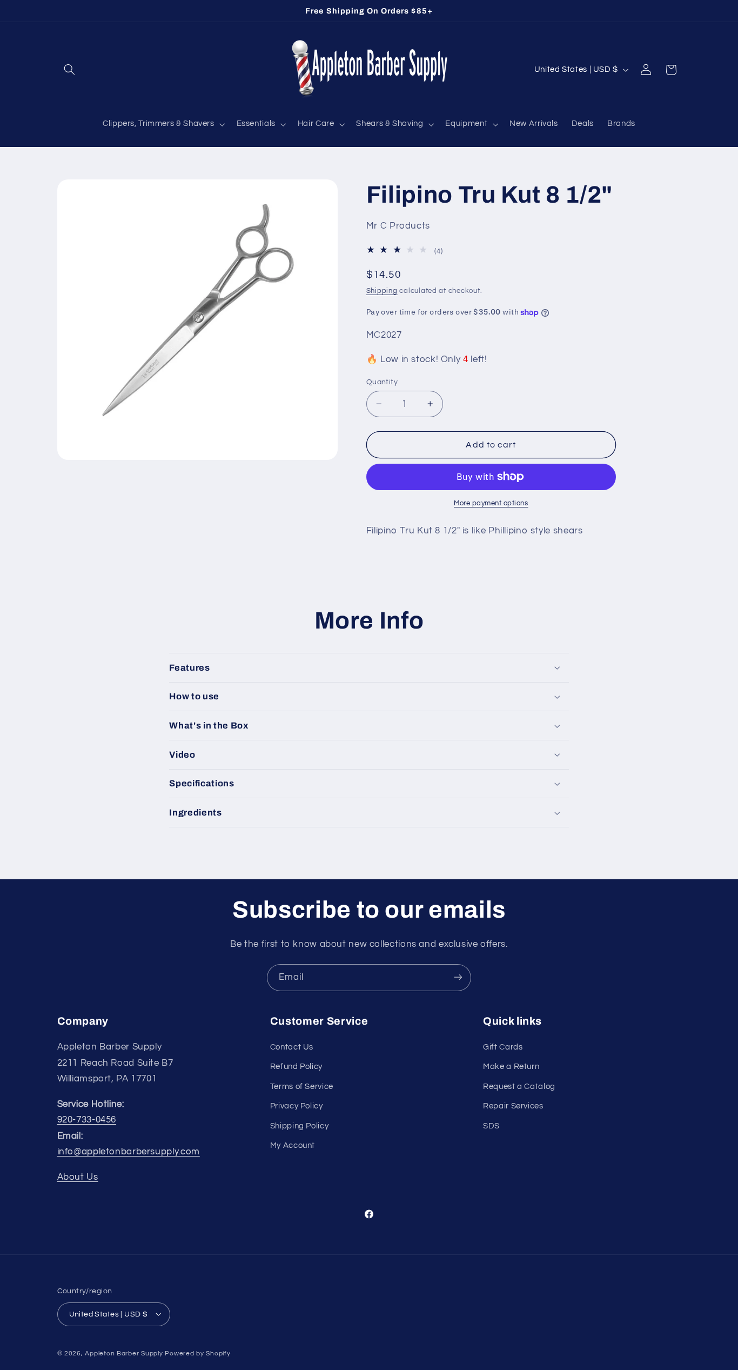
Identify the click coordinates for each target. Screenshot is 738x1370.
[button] (69, 69)
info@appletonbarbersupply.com (128, 1152)
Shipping (382, 291)
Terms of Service (301, 1086)
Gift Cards (502, 1047)
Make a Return (511, 1067)
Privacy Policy (296, 1106)
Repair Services (513, 1106)
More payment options (491, 503)
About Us (77, 1177)
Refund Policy (296, 1067)
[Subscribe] (458, 977)
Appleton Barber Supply (124, 1353)
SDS (491, 1126)
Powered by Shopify (197, 1353)
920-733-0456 (87, 1120)
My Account (292, 1145)
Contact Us (291, 1047)
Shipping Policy (299, 1126)
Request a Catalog (519, 1086)
